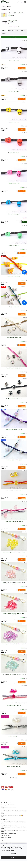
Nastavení (13, 853)
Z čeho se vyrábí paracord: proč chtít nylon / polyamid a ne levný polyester (13, 827)
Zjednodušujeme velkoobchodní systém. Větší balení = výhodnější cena (13, 811)
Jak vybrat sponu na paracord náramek (8, 833)
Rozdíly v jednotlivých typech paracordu (8, 825)
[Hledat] (18, 1)
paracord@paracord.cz (7, 843)
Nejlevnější (10, 30)
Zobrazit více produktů (13, 26)
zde (13, 850)
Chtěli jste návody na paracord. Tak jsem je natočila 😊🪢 (12, 815)
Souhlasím (13, 858)
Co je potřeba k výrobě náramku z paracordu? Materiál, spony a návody (13, 822)
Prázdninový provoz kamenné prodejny (8, 808)
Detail (24, 221)
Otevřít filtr (14, 37)
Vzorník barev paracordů (5, 835)
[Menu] (25, 1)
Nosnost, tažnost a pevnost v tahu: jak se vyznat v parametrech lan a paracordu (14, 831)
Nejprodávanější (22, 30)
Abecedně (3, 33)
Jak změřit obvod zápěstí (6, 837)
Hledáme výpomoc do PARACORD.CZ (8, 805)
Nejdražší (16, 30)
